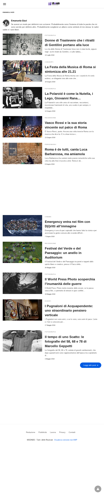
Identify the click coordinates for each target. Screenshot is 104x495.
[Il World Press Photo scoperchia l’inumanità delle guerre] (22, 283)
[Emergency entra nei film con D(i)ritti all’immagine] (22, 225)
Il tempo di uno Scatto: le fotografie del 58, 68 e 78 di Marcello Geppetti (66, 341)
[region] (52, 392)
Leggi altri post (89, 365)
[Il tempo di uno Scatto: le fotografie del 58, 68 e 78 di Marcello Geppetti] (22, 340)
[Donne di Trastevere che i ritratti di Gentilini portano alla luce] (22, 44)
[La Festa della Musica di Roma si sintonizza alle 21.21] (22, 71)
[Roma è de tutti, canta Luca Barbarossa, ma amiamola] (22, 153)
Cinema (48, 216)
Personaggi (50, 144)
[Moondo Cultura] (54, 4)
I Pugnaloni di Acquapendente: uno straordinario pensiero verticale (69, 310)
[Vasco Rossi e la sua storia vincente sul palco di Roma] (22, 126)
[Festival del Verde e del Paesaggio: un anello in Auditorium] (22, 252)
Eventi (48, 301)
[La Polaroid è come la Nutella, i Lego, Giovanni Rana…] (22, 97)
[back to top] (98, 489)
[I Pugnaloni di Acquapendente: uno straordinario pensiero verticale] (22, 310)
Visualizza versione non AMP (65, 440)
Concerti (49, 62)
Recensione (50, 117)
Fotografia (50, 35)
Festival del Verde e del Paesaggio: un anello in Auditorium (63, 253)
